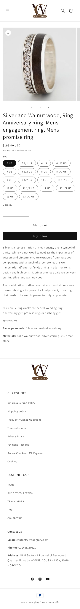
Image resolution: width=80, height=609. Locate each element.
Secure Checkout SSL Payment (25, 453)
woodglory (34, 602)
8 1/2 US (61, 171)
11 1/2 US (28, 188)
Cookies (12, 461)
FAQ (9, 509)
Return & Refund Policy (21, 403)
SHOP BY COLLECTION (20, 493)
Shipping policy (16, 411)
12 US (47, 188)
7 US (9, 171)
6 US (44, 163)
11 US (10, 188)
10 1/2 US (63, 180)
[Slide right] (48, 108)
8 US (44, 171)
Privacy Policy (15, 436)
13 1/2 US (29, 196)
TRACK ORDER (15, 501)
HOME (10, 484)
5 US (9, 163)
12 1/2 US (65, 188)
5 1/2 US (27, 163)
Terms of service (17, 428)
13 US (10, 196)
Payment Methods (18, 444)
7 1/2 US (27, 171)
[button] (7, 11)
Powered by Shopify (49, 602)
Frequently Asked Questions (24, 419)
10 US (44, 180)
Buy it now (40, 236)
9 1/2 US (27, 180)
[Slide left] (32, 108)
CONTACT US (14, 518)
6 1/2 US (61, 163)
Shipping (7, 150)
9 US (9, 180)
